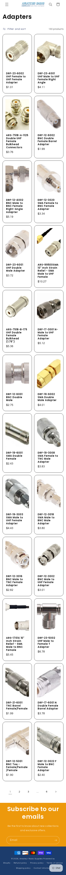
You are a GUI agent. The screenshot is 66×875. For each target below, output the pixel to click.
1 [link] (10, 791)
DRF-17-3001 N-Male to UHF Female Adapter (48, 334)
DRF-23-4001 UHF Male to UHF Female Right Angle (48, 78)
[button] (6, 4)
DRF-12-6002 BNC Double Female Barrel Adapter (47, 140)
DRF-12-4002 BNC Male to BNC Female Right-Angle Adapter (14, 206)
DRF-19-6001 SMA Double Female (14, 455)
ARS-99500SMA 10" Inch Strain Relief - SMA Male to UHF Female (48, 271)
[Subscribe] (55, 840)
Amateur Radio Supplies (31, 859)
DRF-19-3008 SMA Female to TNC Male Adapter (48, 457)
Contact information (43, 868)
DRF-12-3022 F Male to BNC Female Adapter (47, 766)
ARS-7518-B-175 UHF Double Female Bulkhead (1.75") (16, 335)
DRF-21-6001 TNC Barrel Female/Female (17, 705)
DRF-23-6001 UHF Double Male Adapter (15, 267)
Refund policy (20, 863)
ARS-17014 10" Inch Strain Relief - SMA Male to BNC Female (15, 644)
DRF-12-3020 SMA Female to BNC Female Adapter (48, 205)
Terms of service (55, 863)
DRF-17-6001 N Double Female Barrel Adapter (48, 705)
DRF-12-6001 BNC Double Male (14, 397)
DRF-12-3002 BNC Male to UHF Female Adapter (46, 581)
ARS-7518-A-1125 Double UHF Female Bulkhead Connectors (17, 141)
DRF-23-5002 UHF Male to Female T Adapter (46, 642)
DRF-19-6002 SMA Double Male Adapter (47, 397)
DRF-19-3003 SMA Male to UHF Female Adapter (14, 519)
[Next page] (55, 792)
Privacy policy (37, 863)
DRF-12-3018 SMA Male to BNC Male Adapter (46, 519)
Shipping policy (23, 868)
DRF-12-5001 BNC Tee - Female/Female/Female (17, 766)
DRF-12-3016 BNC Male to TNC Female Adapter (14, 581)
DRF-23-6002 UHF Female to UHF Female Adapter (16, 78)
